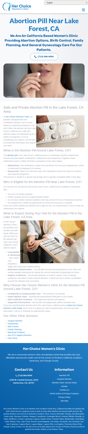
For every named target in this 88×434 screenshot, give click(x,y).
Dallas (43, 429)
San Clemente (74, 421)
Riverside (60, 414)
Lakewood (28, 419)
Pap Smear (12, 338)
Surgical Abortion (15, 321)
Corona (53, 414)
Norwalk (78, 416)
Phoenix (66, 427)
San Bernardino (78, 414)
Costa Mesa (79, 419)
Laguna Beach (25, 424)
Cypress (36, 419)
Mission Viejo (15, 421)
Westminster (69, 419)
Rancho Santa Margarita (40, 421)
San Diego (54, 421)
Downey (64, 416)
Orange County (9, 427)
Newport (33, 416)
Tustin (7, 421)
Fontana (68, 414)
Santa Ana (33, 414)
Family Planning (14, 329)
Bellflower (13, 419)
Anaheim (40, 414)
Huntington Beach (54, 416)
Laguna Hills (48, 424)
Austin (37, 429)
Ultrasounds (13, 324)
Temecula (68, 424)
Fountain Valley (58, 419)
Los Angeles (59, 424)
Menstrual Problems (16, 332)
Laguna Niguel (37, 424)
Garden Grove (45, 419)
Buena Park (77, 424)
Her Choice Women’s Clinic (17, 117)
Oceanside (63, 421)
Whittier (71, 416)
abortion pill (12, 155)
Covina (18, 427)
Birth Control (13, 327)
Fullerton (25, 416)
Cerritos (21, 419)
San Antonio (53, 429)
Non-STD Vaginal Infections (19, 335)
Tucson (58, 427)
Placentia (17, 416)
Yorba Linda (8, 416)
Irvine (47, 414)
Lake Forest (25, 421)
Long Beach (41, 416)
